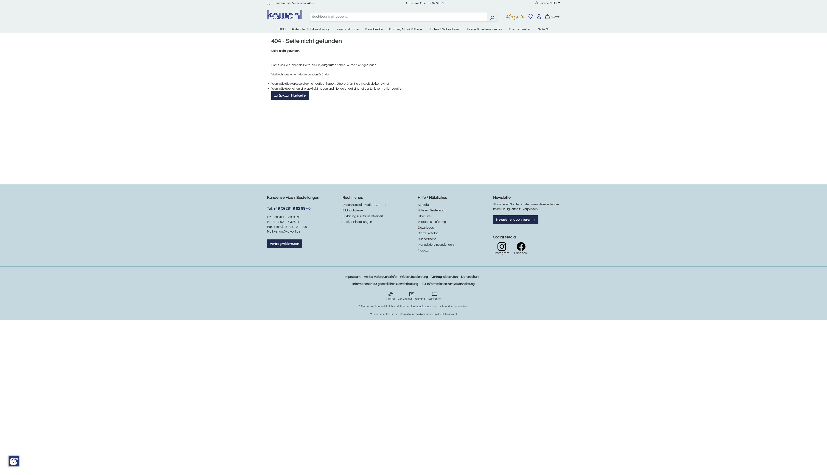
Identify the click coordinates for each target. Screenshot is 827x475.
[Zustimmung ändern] (14, 461)
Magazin (514, 16)
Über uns (424, 216)
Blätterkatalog (428, 233)
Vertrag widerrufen (284, 243)
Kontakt (423, 204)
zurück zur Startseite (290, 95)
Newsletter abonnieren (514, 219)
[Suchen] (492, 16)
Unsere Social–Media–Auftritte (364, 204)
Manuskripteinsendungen (436, 244)
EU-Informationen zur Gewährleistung (448, 284)
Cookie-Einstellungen (357, 221)
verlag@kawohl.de (287, 231)
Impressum (353, 276)
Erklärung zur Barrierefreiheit (362, 216)
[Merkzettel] (530, 16)
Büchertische (427, 239)
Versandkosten (421, 306)
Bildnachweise (352, 210)
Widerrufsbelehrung (414, 276)
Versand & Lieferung (432, 221)
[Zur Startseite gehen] (284, 14)
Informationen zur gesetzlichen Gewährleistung (385, 284)
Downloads (426, 227)
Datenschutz (470, 276)
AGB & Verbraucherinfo (380, 276)
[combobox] (398, 16)
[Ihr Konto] (538, 16)
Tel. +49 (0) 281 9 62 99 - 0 (426, 3)
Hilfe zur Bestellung (431, 210)
